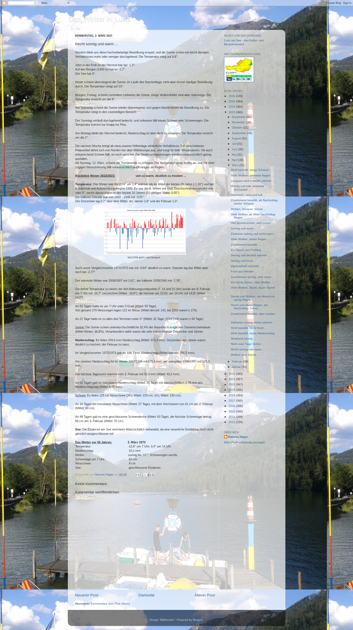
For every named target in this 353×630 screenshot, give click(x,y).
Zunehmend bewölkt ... (245, 244)
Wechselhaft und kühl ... (246, 266)
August (237, 138)
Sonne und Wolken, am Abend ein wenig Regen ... (253, 298)
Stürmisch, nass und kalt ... (248, 194)
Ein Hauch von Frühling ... (247, 250)
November (239, 122)
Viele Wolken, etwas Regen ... (250, 239)
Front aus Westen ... (244, 271)
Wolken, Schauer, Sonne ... (248, 209)
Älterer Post (204, 595)
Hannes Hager (238, 436)
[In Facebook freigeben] (149, 475)
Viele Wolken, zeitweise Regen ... (252, 175)
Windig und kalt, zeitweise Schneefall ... (247, 188)
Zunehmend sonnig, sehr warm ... (253, 277)
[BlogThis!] (141, 475)
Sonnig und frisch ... (244, 260)
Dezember (239, 117)
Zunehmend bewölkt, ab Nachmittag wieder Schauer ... (254, 202)
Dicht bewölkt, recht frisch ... (249, 328)
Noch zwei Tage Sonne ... (247, 343)
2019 (232, 389)
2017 (232, 400)
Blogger (198, 619)
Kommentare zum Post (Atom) (110, 603)
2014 (232, 416)
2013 (232, 422)
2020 (232, 384)
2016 (232, 406)
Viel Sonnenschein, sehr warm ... (252, 223)
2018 (232, 395)
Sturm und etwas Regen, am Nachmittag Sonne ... (249, 307)
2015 (232, 411)
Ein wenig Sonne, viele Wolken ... (252, 282)
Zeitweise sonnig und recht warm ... (254, 233)
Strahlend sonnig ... (243, 338)
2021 (232, 379)
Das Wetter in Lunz (99, 19)
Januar (237, 366)
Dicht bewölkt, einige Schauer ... (251, 170)
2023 (232, 112)
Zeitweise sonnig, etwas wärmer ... (253, 322)
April (235, 159)
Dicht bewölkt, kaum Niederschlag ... (254, 333)
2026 (232, 96)
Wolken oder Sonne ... (245, 354)
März (235, 165)
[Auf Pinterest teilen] (153, 475)
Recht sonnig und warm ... (248, 349)
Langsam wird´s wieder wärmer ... (253, 180)
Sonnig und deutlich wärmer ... (250, 255)
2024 (232, 106)
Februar (237, 361)
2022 (232, 373)
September (239, 133)
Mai (234, 154)
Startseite (146, 595)
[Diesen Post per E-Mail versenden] (137, 475)
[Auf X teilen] (145, 475)
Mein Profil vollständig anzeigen (244, 442)
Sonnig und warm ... (244, 228)
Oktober (237, 127)
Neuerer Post (86, 595)
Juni (235, 149)
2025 (232, 101)
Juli (234, 143)
